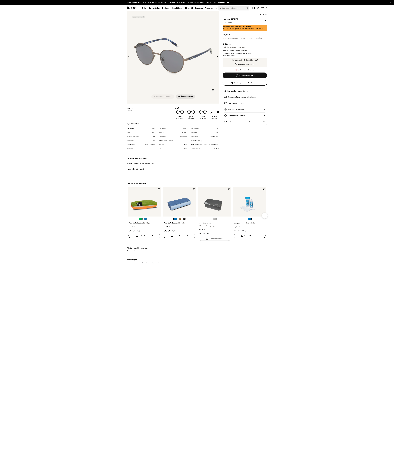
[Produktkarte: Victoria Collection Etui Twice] (179, 213)
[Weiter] (217, 57)
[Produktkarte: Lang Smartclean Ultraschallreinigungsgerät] (214, 214)
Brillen (144, 8)
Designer (165, 8)
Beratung (199, 8)
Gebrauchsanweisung (146, 163)
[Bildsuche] (247, 8)
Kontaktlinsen (176, 8)
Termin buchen (211, 8)
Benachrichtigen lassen (229, 55)
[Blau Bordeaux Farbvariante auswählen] (145, 219)
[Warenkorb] (267, 8)
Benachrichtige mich (246, 75)
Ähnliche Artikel (187, 97)
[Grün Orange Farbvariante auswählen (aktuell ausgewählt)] (141, 219)
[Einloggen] (258, 8)
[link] (197, 2)
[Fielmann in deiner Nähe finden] (253, 8)
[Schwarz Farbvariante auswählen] (184, 219)
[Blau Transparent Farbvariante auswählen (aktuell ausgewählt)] (250, 219)
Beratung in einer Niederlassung (246, 83)
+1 (149, 219)
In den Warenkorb (146, 236)
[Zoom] (213, 90)
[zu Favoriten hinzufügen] (265, 20)
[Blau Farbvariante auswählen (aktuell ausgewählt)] (175, 219)
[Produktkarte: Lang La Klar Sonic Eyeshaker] (249, 213)
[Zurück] (129, 57)
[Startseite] (133, 8)
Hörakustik (188, 8)
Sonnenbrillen (154, 8)
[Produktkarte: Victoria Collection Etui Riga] (144, 213)
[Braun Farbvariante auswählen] (180, 219)
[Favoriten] (263, 8)
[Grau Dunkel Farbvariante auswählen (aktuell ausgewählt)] (214, 219)
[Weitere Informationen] (230, 44)
